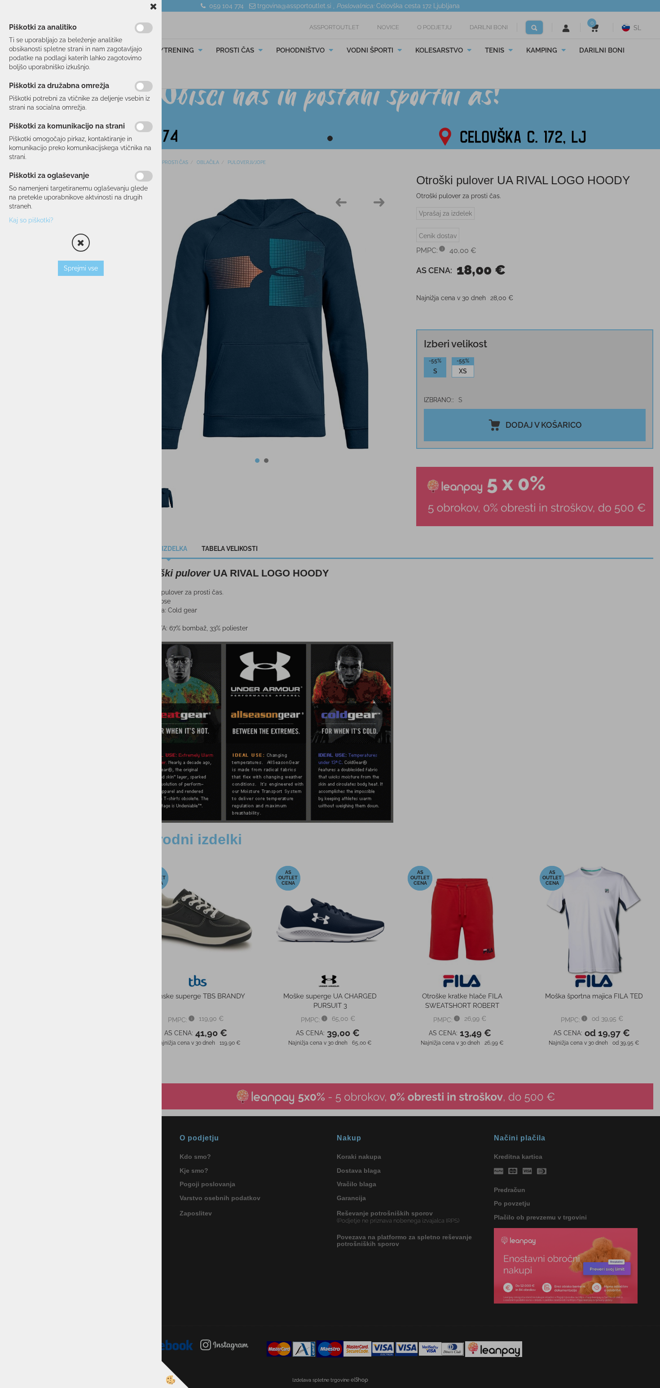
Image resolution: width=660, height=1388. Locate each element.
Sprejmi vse (81, 268)
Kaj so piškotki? (31, 220)
